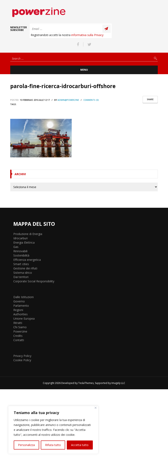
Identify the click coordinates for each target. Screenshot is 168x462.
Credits (18, 336)
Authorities (20, 314)
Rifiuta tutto (53, 445)
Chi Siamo (20, 327)
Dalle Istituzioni (23, 297)
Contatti (18, 340)
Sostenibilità (21, 255)
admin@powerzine (68, 100)
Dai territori (20, 277)
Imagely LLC (118, 383)
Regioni (18, 310)
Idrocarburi (20, 238)
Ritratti (17, 323)
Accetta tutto (80, 445)
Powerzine (20, 331)
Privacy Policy (22, 356)
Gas (15, 247)
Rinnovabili (20, 251)
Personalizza (26, 445)
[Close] (95, 408)
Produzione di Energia (27, 234)
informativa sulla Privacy (87, 35)
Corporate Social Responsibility (33, 281)
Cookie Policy (22, 360)
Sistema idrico (22, 273)
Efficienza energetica (27, 260)
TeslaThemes (86, 383)
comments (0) (91, 100)
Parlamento (21, 306)
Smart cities (21, 264)
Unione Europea (24, 318)
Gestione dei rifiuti (25, 268)
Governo (19, 301)
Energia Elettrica (24, 242)
